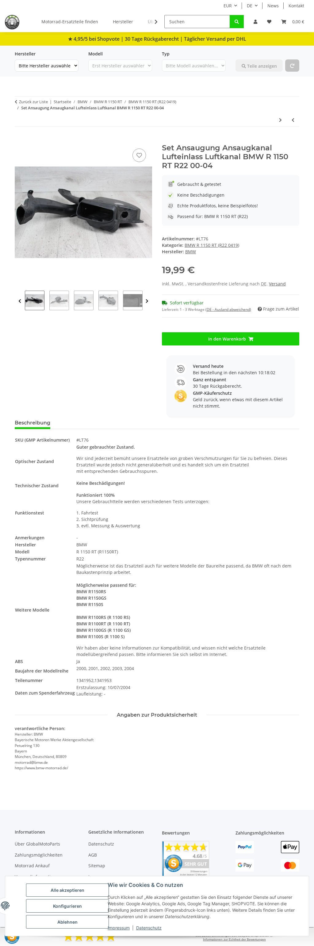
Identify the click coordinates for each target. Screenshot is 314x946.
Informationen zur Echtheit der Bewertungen (234, 939)
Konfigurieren (67, 906)
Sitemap (96, 866)
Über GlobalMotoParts (37, 844)
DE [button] (249, 6)
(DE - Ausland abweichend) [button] (228, 309)
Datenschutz (149, 927)
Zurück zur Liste (33, 101)
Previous (20, 301)
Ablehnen (67, 922)
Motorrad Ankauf (32, 866)
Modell (95, 54)
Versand (277, 284)
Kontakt (296, 6)
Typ (166, 54)
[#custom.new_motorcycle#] (292, 65)
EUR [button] (228, 6)
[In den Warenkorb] (20, 140)
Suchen (243, 54)
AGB (92, 855)
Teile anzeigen (261, 66)
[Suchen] (237, 21)
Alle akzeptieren (67, 890)
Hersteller (123, 21)
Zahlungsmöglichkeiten (39, 855)
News (273, 6)
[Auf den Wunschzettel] (139, 155)
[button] (255, 21)
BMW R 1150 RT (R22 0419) (212, 245)
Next (147, 301)
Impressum (119, 927)
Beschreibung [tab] (32, 423)
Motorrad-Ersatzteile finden (69, 21)
